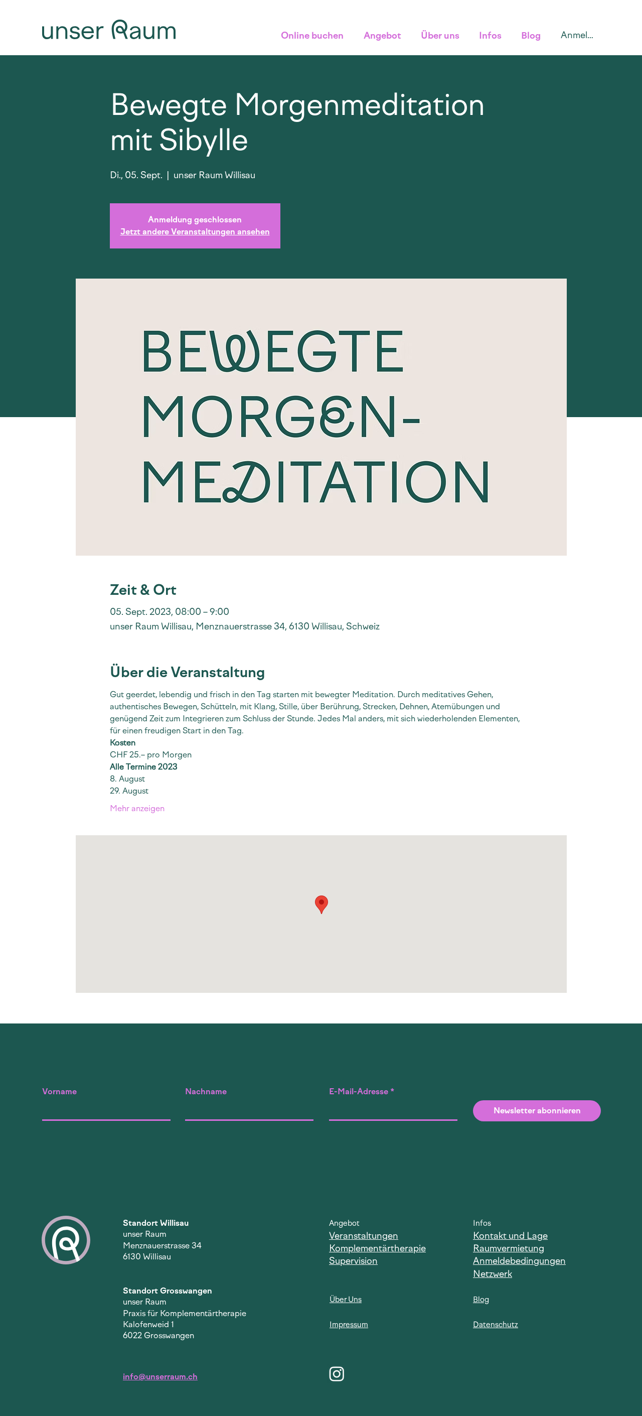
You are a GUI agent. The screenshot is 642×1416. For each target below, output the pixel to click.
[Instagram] (337, 1373)
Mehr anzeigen (137, 808)
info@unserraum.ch (160, 1376)
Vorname (59, 1092)
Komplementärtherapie (377, 1248)
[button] (314, 35)
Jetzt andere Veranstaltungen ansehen (195, 231)
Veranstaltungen (363, 1235)
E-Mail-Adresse (358, 1092)
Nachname (206, 1092)
